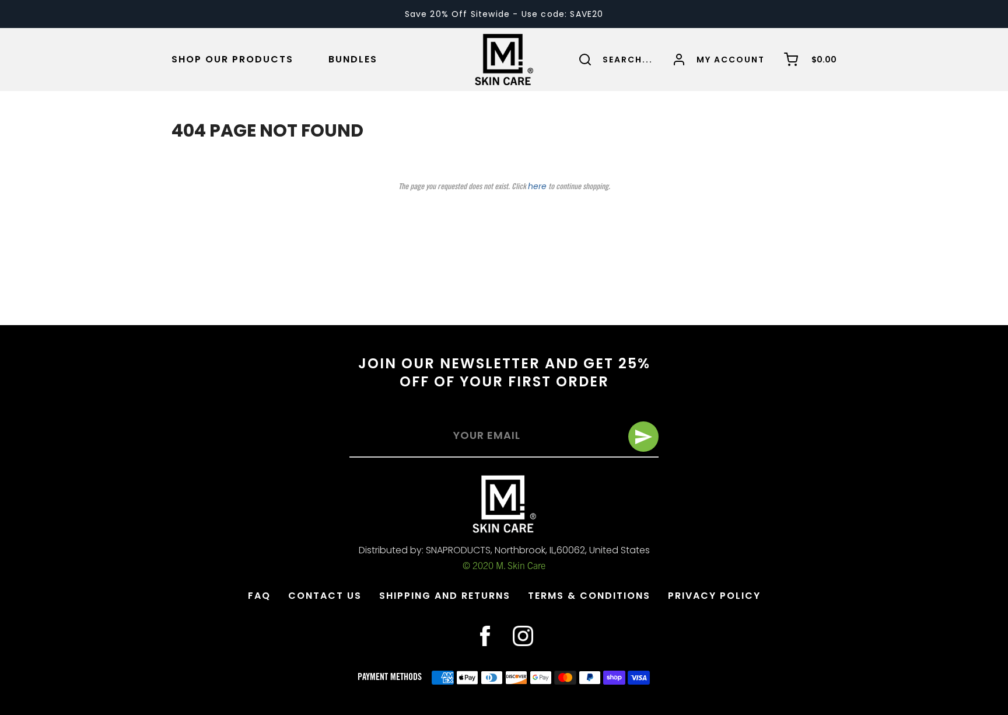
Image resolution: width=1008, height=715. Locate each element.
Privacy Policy (714, 595)
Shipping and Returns (444, 595)
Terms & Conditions (589, 595)
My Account (730, 59)
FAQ (259, 595)
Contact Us (325, 595)
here (537, 186)
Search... (628, 59)
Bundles (352, 59)
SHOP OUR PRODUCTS (232, 59)
